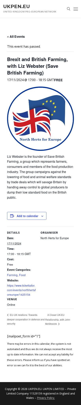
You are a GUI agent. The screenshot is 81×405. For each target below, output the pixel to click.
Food (22, 275)
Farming (12, 275)
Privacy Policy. (46, 398)
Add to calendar (27, 216)
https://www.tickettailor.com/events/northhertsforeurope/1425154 (21, 289)
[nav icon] (76, 9)
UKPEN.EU (16, 6)
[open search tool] (68, 9)
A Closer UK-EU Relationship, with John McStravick (57, 319)
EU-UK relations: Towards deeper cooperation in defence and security (26, 319)
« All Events (16, 36)
